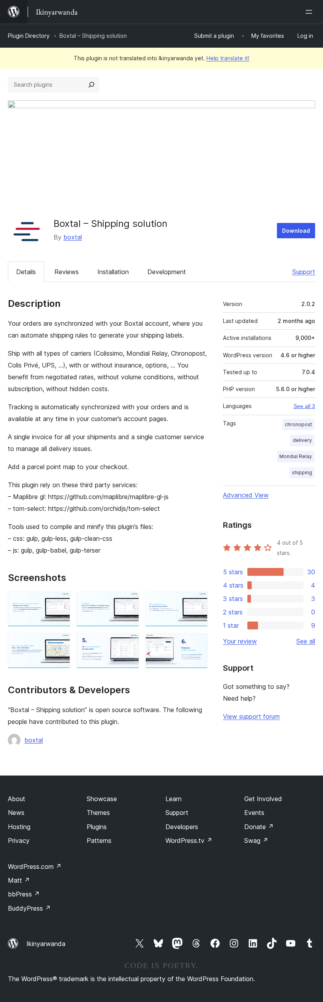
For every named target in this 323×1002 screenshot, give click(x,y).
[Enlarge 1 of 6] (59, 602)
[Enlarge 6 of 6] (197, 644)
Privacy (19, 840)
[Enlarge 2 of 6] (128, 602)
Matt (19, 880)
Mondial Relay (295, 456)
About (16, 799)
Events (254, 812)
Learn (173, 799)
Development (166, 272)
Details (26, 272)
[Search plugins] (91, 85)
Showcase (102, 799)
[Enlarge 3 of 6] (197, 602)
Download (296, 230)
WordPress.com (34, 866)
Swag (256, 840)
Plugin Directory (29, 35)
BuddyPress (29, 908)
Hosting (19, 827)
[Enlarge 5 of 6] (128, 644)
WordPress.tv (188, 840)
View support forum (251, 716)
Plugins (97, 827)
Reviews (66, 272)
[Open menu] (310, 12)
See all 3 (304, 406)
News (16, 812)
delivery (302, 440)
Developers (181, 827)
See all (305, 641)
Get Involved (263, 799)
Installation (113, 272)
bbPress (24, 894)
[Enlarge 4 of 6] (59, 644)
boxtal (72, 237)
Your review (240, 641)
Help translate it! (227, 58)
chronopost (298, 424)
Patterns (99, 840)
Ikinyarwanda (45, 944)
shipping (302, 472)
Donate (259, 827)
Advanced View (246, 495)
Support (303, 272)
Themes (98, 812)
